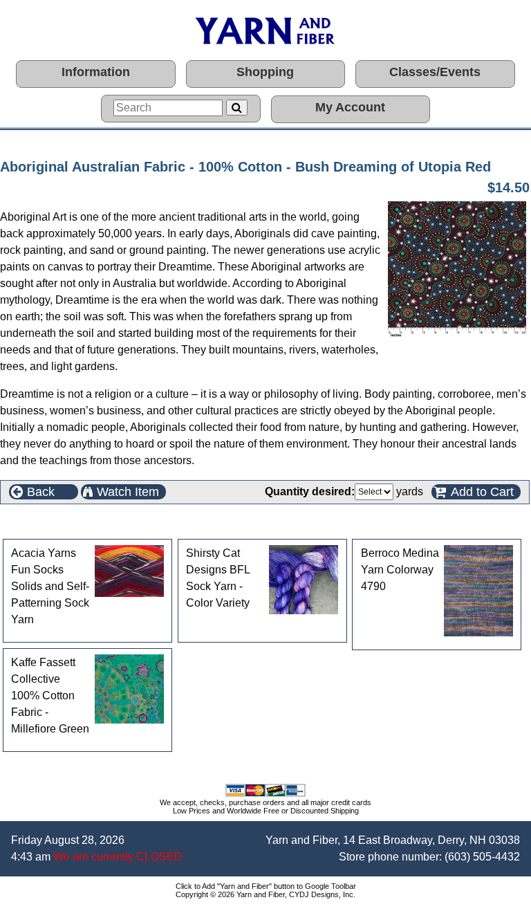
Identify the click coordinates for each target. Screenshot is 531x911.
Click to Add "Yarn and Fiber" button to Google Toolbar (266, 886)
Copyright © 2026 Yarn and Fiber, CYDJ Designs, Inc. (265, 894)
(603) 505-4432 (482, 857)
